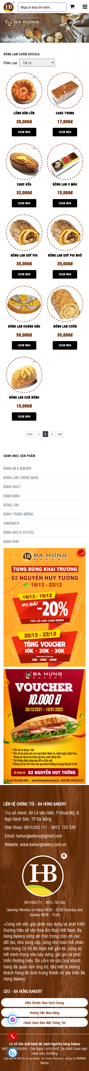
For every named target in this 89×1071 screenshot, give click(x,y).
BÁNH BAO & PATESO (19, 532)
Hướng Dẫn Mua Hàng (44, 1012)
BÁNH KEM (11, 541)
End (60, 434)
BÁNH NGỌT (12, 486)
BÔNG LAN (11, 504)
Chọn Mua (24, 132)
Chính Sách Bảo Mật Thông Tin (44, 1022)
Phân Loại (10, 62)
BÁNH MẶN (11, 495)
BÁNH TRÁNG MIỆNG (18, 513)
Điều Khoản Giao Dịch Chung (44, 1002)
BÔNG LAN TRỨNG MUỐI (21, 477)
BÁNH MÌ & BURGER (17, 468)
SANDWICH (11, 523)
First (29, 434)
